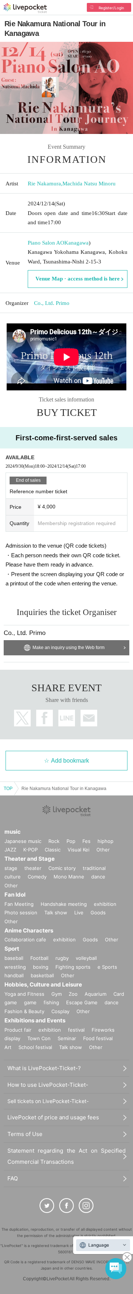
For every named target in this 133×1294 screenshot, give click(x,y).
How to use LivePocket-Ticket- (47, 1084)
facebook (44, 718)
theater (32, 868)
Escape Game (82, 1002)
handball (14, 975)
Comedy (37, 877)
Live (78, 912)
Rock (53, 841)
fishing (51, 1002)
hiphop (105, 841)
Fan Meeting (19, 904)
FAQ (12, 1178)
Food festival (98, 1038)
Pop (70, 841)
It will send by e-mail (89, 718)
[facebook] (66, 1205)
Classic (53, 850)
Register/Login (111, 8)
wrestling (15, 967)
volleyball (86, 958)
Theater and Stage (29, 858)
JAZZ (10, 850)
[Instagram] (86, 1205)
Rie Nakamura (44, 183)
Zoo (73, 994)
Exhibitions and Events (34, 1020)
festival (76, 1030)
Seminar (67, 1038)
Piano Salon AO (46, 243)
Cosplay (60, 1011)
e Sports (107, 967)
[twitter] (47, 1205)
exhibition (105, 904)
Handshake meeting (64, 904)
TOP (8, 788)
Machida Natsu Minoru (89, 183)
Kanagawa (76, 243)
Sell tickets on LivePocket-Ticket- (48, 1101)
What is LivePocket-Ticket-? (44, 1068)
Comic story (62, 868)
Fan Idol (14, 894)
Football (39, 958)
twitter (22, 718)
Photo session (20, 912)
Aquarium (95, 994)
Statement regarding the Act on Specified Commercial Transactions (66, 1156)
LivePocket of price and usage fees (53, 1117)
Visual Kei (78, 850)
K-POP (30, 850)
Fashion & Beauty (24, 1011)
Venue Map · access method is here (77, 279)
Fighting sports (73, 967)
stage (10, 868)
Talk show (55, 912)
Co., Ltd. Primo (51, 303)
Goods (98, 912)
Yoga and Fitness (24, 994)
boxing (40, 967)
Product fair (17, 1030)
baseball (13, 958)
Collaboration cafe (25, 939)
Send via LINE (66, 718)
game (30, 1002)
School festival (35, 1047)
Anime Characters (28, 930)
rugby (62, 958)
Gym (56, 994)
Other (103, 850)
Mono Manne (69, 877)
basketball (42, 975)
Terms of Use (24, 1133)
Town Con (39, 1038)
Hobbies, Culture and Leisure (43, 984)
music (12, 831)
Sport (11, 948)
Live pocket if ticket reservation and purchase (25, 8)
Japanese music (22, 841)
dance (98, 877)
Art (7, 1047)
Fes (86, 841)
